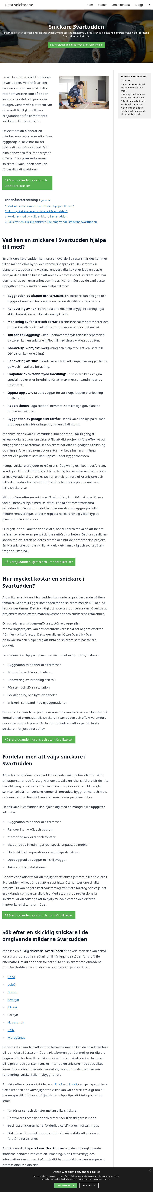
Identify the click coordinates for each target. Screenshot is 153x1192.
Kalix (11, 1030)
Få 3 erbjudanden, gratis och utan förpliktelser (76, 44)
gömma (45, 200)
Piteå (11, 977)
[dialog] (76, 1179)
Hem (89, 5)
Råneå (12, 1007)
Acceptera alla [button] (66, 1185)
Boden (12, 992)
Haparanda (16, 1022)
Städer (102, 5)
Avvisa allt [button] (89, 1185)
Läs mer (107, 1179)
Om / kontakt (121, 5)
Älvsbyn (13, 1000)
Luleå (12, 984)
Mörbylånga (17, 1037)
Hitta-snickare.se (19, 4)
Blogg (139, 5)
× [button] (150, 1171)
